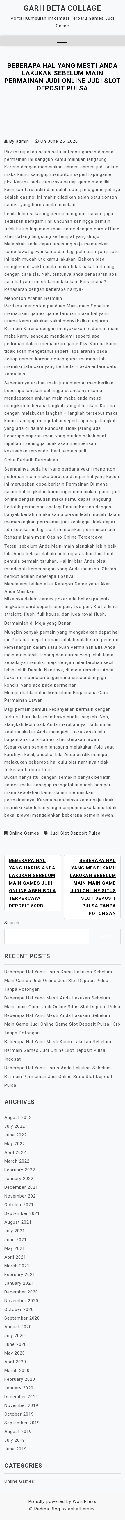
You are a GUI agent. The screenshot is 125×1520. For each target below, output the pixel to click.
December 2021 (21, 1187)
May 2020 (14, 1353)
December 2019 (21, 1396)
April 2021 (15, 1257)
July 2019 (14, 1440)
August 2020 (18, 1327)
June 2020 (15, 1344)
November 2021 (21, 1196)
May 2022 (14, 1143)
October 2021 (19, 1204)
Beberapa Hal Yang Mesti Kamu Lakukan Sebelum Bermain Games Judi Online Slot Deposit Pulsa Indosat (57, 1050)
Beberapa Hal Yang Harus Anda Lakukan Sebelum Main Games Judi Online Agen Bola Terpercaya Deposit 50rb (32, 883)
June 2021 (15, 1239)
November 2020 (21, 1300)
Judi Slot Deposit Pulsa (75, 833)
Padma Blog (47, 1509)
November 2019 (21, 1405)
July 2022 (14, 1126)
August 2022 (18, 1117)
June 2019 (15, 1449)
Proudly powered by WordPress (62, 1501)
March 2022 (17, 1161)
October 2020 (19, 1309)
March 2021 (17, 1265)
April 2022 (15, 1152)
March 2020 (17, 1370)
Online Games (24, 833)
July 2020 (14, 1335)
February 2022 (19, 1169)
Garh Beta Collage (62, 8)
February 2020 (19, 1379)
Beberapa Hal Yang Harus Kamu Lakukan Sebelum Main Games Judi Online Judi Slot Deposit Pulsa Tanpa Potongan (58, 980)
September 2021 (22, 1213)
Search (11, 922)
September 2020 (22, 1318)
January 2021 (18, 1283)
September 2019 (22, 1422)
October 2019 (19, 1414)
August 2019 (18, 1431)
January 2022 (18, 1178)
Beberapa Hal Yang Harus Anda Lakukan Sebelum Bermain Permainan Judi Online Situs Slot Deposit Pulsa (58, 1076)
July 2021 (14, 1231)
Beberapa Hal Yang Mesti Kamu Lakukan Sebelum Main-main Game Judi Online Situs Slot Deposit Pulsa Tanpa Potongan (93, 887)
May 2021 (14, 1248)
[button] (62, 41)
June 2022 (15, 1135)
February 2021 (19, 1274)
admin (22, 141)
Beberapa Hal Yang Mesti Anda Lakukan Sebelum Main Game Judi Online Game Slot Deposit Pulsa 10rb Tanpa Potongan (62, 1024)
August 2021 (18, 1222)
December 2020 (21, 1292)
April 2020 (15, 1361)
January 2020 (18, 1388)
